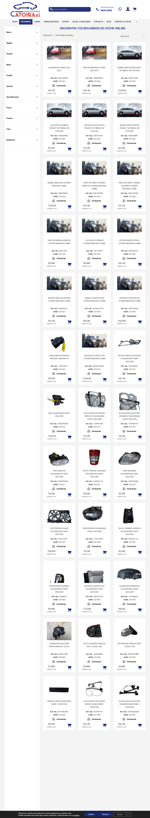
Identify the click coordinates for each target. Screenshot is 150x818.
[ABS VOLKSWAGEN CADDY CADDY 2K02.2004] (59, 400)
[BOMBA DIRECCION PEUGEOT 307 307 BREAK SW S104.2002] (129, 53)
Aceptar (91, 814)
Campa (37, 22)
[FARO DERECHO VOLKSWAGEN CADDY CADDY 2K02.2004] (59, 458)
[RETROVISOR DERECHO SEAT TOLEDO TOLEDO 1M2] (129, 631)
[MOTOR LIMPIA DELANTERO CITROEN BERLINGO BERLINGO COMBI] (59, 283)
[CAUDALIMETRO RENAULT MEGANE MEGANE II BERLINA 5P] (59, 343)
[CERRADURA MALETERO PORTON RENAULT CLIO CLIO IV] (59, 631)
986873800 (106, 10)
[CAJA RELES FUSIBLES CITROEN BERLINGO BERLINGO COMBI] (94, 225)
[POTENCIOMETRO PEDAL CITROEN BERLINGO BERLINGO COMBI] (129, 225)
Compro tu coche (123, 22)
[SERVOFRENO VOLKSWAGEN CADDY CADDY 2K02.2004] (94, 516)
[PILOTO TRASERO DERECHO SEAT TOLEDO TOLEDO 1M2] (94, 631)
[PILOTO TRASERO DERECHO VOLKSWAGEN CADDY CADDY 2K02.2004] (129, 516)
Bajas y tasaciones (81, 22)
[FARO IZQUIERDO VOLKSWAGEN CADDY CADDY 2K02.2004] (129, 458)
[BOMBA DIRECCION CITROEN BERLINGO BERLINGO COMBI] (59, 168)
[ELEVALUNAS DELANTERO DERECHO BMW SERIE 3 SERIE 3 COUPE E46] (94, 688)
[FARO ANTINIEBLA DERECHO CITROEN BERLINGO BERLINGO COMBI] (59, 225)
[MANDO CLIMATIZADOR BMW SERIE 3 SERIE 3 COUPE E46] (59, 688)
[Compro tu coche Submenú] (136, 22)
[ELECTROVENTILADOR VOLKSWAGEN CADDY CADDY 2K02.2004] (59, 516)
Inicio (14, 22)
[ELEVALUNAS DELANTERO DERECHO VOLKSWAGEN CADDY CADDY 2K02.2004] (94, 400)
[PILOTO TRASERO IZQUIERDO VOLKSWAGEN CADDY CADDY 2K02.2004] (94, 458)
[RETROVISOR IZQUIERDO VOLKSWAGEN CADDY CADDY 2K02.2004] (59, 580)
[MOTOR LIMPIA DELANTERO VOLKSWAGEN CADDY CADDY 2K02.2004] (129, 343)
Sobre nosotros (51, 22)
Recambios (26, 22)
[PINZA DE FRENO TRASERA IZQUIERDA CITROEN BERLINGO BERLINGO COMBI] (129, 168)
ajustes (76, 815)
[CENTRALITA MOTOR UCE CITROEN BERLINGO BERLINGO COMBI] (129, 283)
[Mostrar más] (37, 32)
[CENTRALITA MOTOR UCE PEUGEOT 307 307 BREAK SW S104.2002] (94, 110)
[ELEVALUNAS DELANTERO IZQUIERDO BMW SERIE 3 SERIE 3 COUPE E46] (129, 688)
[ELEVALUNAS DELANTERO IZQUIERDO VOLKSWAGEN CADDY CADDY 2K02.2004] (129, 407)
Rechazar (105, 814)
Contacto (98, 22)
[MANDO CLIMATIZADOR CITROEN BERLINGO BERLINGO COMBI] (94, 283)
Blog (109, 22)
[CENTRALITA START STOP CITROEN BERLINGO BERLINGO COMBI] (94, 341)
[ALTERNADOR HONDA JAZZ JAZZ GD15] (59, 53)
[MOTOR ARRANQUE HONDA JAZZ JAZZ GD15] (94, 53)
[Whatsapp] (120, 9)
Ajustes (120, 814)
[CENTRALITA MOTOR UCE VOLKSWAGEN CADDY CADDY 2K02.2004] (94, 580)
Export (65, 22)
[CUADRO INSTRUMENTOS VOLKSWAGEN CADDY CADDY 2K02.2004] (129, 573)
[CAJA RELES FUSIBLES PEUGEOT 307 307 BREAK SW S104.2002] (59, 110)
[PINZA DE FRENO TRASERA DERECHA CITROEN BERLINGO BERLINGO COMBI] (94, 168)
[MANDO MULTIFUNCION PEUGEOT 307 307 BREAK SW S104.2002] (129, 110)
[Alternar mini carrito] (134, 9)
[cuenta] (128, 9)
